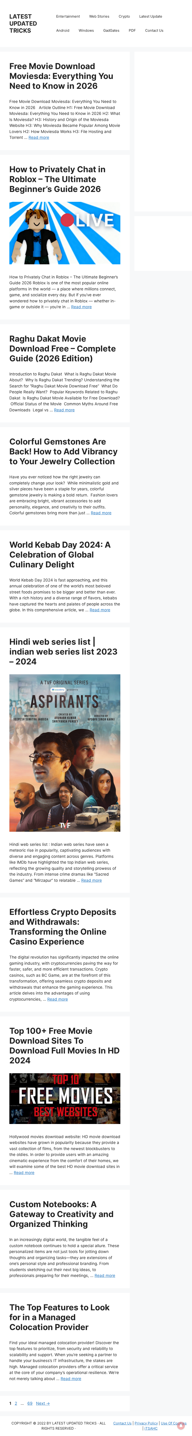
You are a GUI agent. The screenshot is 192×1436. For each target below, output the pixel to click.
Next (43, 1403)
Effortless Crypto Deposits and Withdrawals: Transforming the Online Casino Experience (62, 926)
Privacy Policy (146, 1423)
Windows (86, 30)
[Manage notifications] (181, 1425)
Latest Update (150, 16)
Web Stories (99, 16)
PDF (132, 30)
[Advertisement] (163, 131)
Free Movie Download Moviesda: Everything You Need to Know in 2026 (61, 76)
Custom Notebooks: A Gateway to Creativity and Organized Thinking (61, 1214)
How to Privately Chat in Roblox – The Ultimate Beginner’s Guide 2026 (57, 179)
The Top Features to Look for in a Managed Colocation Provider (59, 1317)
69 (30, 1403)
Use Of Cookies (174, 1423)
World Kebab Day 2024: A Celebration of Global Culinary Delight (60, 554)
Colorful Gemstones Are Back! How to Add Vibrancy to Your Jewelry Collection (63, 451)
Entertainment (68, 16)
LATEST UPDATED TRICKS (23, 23)
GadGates (111, 30)
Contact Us (154, 30)
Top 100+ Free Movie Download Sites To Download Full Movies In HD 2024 (64, 1045)
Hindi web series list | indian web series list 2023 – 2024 (63, 651)
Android (62, 30)
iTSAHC (151, 1428)
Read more (39, 137)
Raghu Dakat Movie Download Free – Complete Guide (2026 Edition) (62, 348)
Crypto (124, 16)
